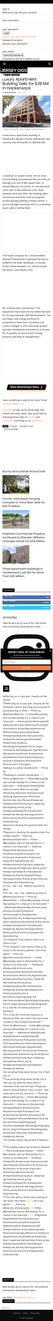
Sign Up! (26, 668)
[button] (26, 652)
